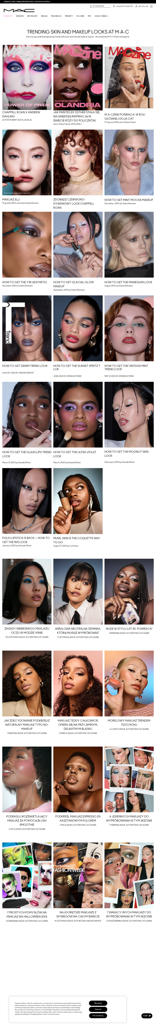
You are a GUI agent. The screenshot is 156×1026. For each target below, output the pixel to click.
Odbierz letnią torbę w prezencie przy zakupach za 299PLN (27, 1)
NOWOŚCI (20, 16)
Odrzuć (98, 1009)
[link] (78, 28)
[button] (147, 1016)
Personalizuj (98, 1016)
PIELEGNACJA (56, 16)
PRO (89, 16)
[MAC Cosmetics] (19, 10)
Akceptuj (98, 1003)
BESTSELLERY (32, 16)
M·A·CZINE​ (80, 16)
